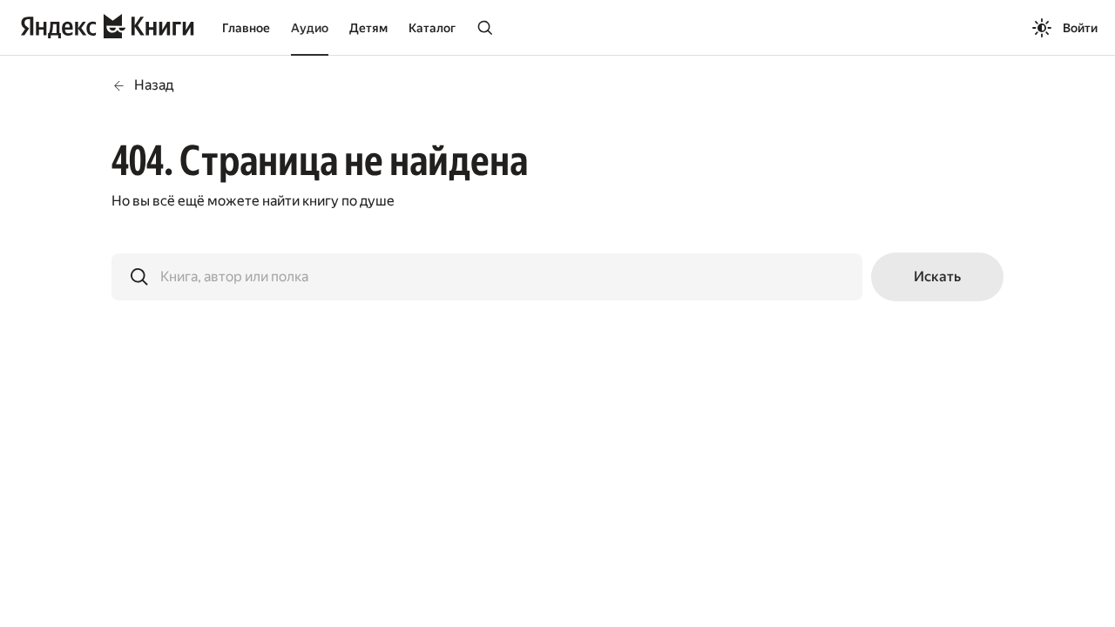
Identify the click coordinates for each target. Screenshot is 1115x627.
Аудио (309, 28)
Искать (937, 276)
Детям (368, 28)
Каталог (432, 28)
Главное (246, 28)
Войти (1080, 28)
